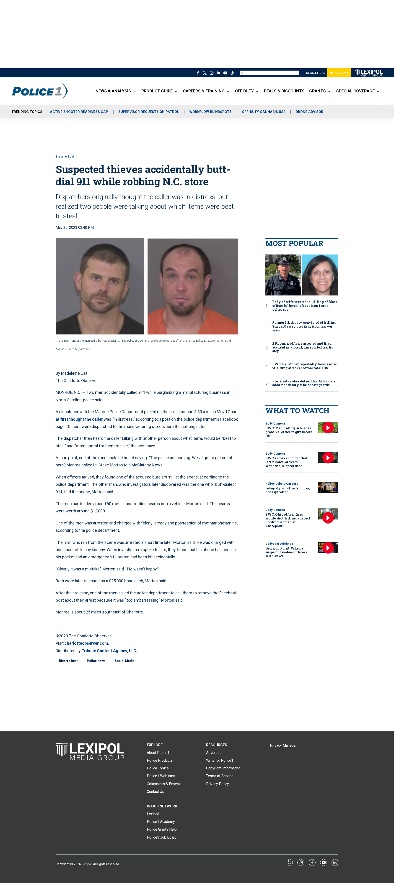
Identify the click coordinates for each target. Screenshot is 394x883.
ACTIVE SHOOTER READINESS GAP (79, 112)
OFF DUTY (244, 91)
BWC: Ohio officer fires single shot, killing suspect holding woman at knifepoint (287, 520)
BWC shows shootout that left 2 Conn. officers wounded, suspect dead (286, 462)
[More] (134, 91)
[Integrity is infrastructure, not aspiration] (328, 488)
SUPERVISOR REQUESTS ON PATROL (148, 112)
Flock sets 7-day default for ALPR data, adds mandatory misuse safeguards (304, 383)
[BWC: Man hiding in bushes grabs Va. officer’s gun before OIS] (328, 427)
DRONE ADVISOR (309, 112)
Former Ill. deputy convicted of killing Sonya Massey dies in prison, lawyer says (304, 326)
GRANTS (317, 91)
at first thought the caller (79, 419)
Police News (96, 661)
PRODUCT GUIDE (157, 91)
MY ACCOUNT (338, 72)
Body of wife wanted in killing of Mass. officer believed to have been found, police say (305, 305)
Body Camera (275, 423)
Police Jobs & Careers (281, 483)
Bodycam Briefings (279, 543)
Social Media (125, 661)
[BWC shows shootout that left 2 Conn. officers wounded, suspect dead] (328, 457)
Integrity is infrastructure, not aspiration (287, 490)
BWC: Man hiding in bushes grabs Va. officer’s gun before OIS (288, 432)
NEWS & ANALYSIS (113, 91)
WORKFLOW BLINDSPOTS (210, 112)
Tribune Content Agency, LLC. (109, 650)
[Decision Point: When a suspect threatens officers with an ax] (328, 548)
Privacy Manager (283, 745)
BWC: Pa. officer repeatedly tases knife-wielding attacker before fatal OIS (304, 366)
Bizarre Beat (65, 156)
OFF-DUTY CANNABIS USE (263, 112)
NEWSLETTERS (315, 72)
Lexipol (87, 864)
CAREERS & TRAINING (204, 91)
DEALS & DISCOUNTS (284, 91)
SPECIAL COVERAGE (355, 91)
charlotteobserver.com (86, 643)
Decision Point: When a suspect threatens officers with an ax (286, 552)
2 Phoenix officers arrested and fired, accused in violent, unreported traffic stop (302, 347)
